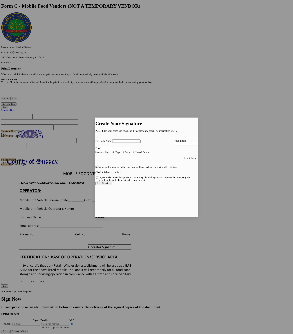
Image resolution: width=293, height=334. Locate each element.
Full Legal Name (103, 141)
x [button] (98, 137)
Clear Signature (190, 158)
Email (98, 148)
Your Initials (180, 140)
